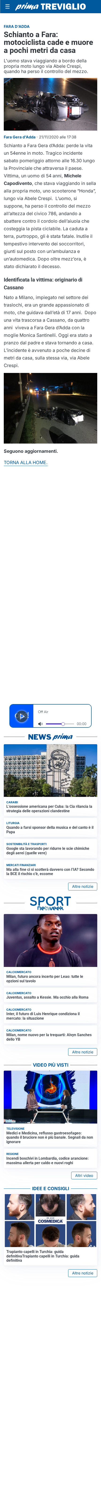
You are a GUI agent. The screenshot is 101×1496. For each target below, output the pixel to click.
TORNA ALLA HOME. (26, 462)
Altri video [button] (84, 1175)
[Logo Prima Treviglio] (50, 7)
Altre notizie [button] (82, 886)
